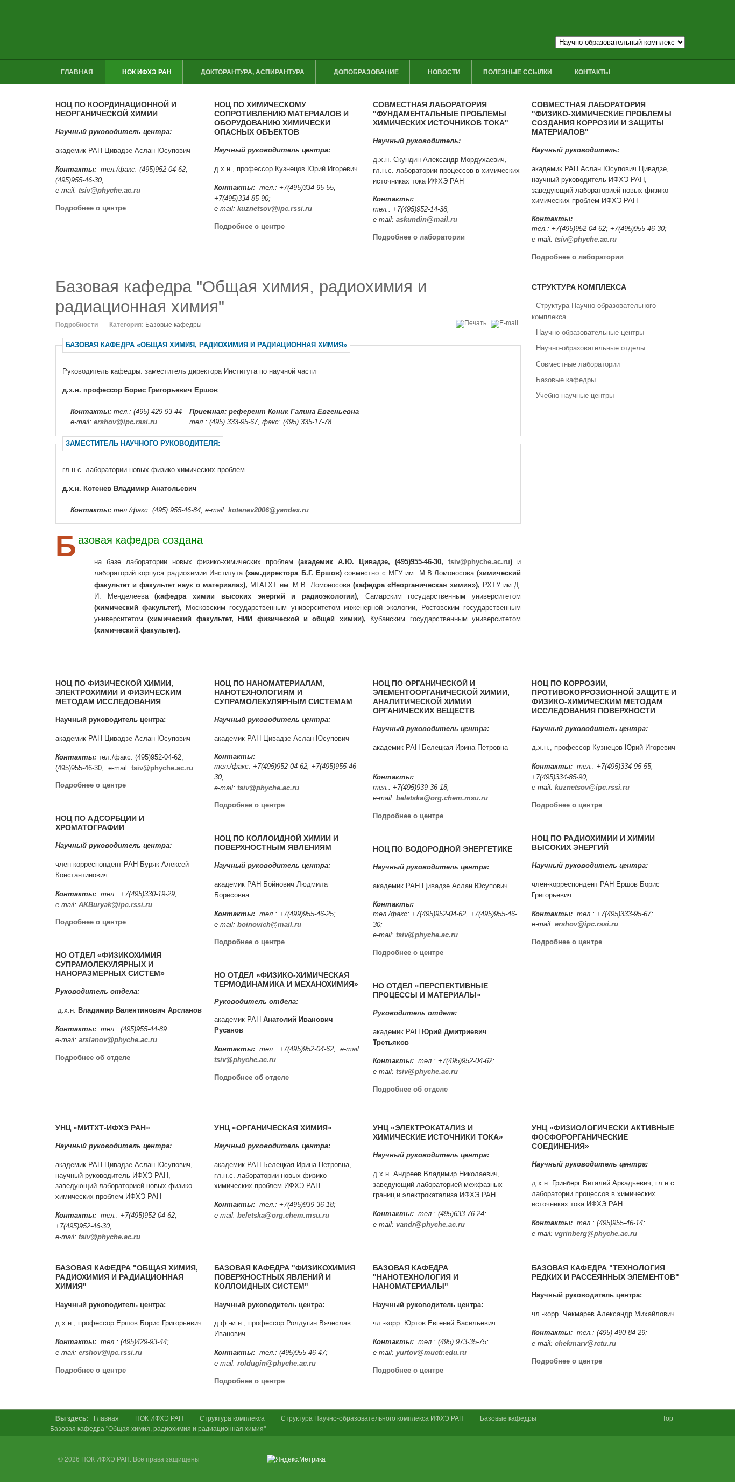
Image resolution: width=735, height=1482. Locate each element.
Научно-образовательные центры (590, 332)
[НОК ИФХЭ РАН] (269, 29)
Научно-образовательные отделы (590, 348)
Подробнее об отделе (92, 1057)
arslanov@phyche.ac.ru (118, 1040)
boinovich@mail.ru (269, 925)
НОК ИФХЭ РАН (159, 1418)
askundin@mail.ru (426, 219)
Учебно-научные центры (575, 395)
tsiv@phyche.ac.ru (109, 190)
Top (667, 1418)
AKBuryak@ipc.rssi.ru (115, 905)
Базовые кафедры (566, 380)
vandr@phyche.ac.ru (430, 1224)
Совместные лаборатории (578, 364)
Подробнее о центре (90, 208)
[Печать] (472, 323)
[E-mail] (506, 323)
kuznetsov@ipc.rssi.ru (274, 209)
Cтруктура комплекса (232, 1418)
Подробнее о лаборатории (419, 237)
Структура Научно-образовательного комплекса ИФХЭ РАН (372, 1418)
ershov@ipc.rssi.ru (125, 422)
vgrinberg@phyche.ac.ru (596, 1234)
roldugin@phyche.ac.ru (276, 1363)
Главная (106, 1418)
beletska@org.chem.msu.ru (442, 798)
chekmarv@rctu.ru (585, 1343)
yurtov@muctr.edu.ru (431, 1352)
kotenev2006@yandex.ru (268, 510)
